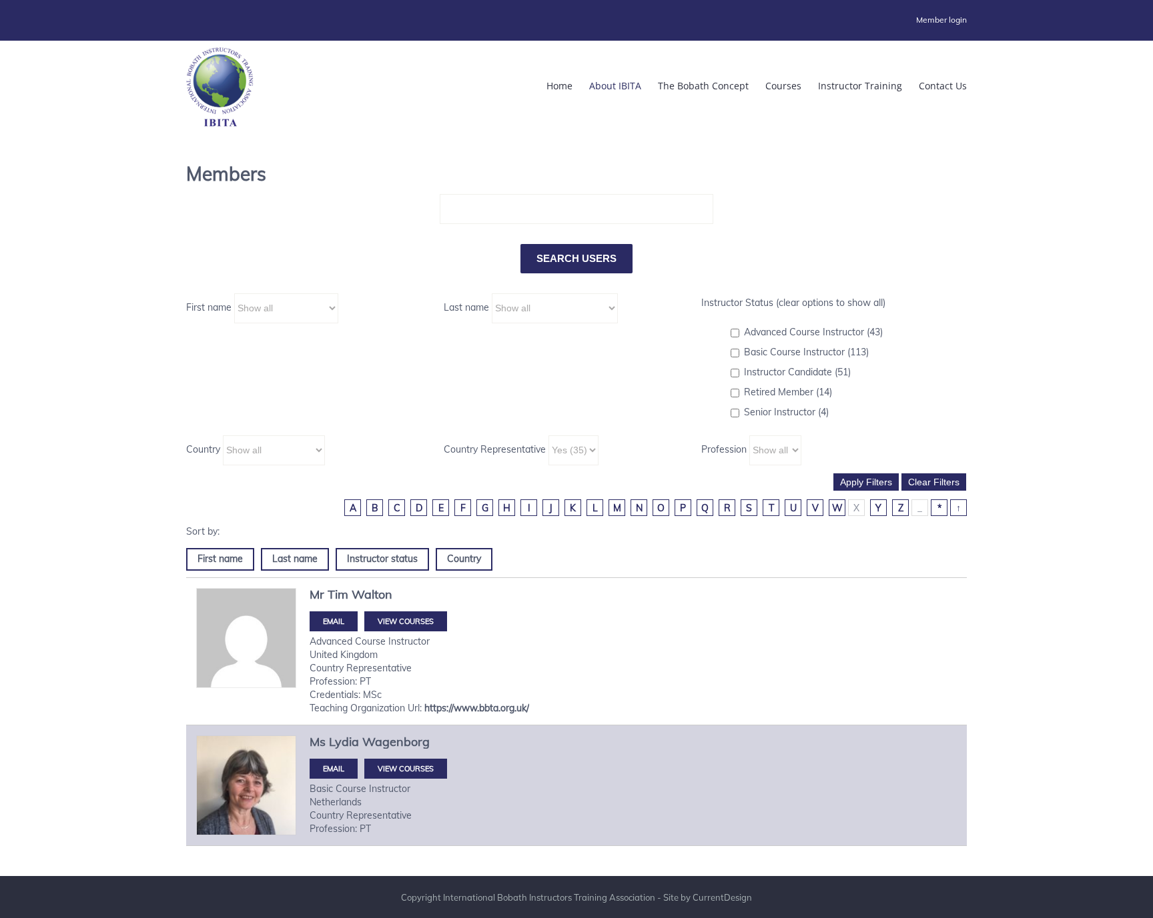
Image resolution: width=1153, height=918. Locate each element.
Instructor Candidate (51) (797, 372)
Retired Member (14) (788, 392)
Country (203, 449)
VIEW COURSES (406, 621)
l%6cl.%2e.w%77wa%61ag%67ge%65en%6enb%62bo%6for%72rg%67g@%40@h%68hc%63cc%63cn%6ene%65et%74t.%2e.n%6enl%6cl (334, 769)
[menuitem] (941, 20)
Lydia (344, 741)
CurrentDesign (722, 897)
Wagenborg (396, 741)
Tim (338, 594)
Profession (724, 449)
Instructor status (382, 559)
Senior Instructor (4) (786, 412)
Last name (466, 307)
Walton (372, 594)
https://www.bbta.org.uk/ (476, 708)
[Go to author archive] (246, 638)
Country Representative (495, 449)
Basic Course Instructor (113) (806, 352)
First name (209, 307)
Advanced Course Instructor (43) (813, 332)
